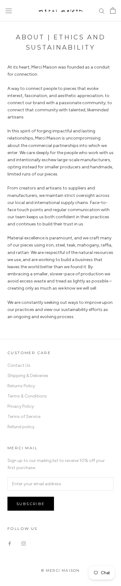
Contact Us (18, 365)
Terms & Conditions (27, 396)
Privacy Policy (20, 406)
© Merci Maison (60, 570)
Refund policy (20, 426)
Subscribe (30, 503)
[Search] (102, 10)
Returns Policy (21, 385)
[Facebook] (9, 543)
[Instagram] (23, 543)
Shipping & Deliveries (27, 375)
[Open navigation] (9, 10)
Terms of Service (23, 416)
